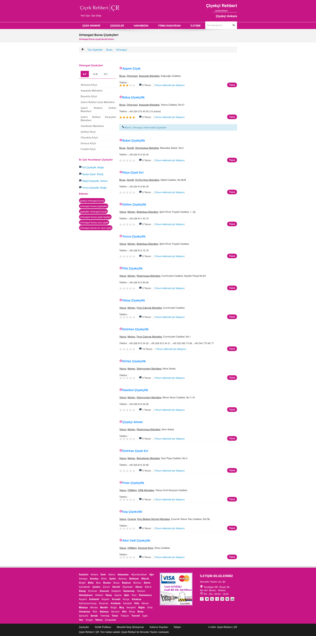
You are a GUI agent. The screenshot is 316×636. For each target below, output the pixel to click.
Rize (95, 611)
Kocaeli (116, 599)
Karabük (127, 603)
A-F (85, 74)
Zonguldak (110, 619)
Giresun (141, 590)
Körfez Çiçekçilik (134, 361)
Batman (137, 582)
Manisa (94, 607)
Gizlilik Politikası (103, 627)
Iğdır (126, 595)
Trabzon (124, 615)
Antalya (94, 578)
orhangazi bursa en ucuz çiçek (96, 227)
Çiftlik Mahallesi (146, 490)
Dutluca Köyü (88, 143)
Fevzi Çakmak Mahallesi (149, 307)
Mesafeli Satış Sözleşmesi (130, 627)
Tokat (115, 615)
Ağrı (151, 574)
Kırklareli (94, 599)
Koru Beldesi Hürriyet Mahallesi (153, 519)
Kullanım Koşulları (159, 627)
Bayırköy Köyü (89, 96)
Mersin (145, 603)
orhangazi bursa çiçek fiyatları (95, 217)
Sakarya (104, 611)
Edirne (148, 586)
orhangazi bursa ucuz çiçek (94, 222)
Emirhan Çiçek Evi (135, 451)
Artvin (104, 578)
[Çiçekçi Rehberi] (82, 49)
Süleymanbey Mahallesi (149, 368)
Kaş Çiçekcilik (132, 511)
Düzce (138, 586)
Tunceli (136, 615)
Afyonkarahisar (139, 574)
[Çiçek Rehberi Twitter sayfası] (230, 10)
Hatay (108, 595)
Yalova (122, 211)
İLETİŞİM (195, 25)
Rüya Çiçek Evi (133, 172)
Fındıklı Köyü (88, 149)
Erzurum (104, 590)
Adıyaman (123, 574)
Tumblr (217, 599)
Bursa (109, 49)
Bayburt (126, 582)
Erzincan (92, 590)
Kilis (136, 603)
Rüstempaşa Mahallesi (148, 275)
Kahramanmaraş (87, 603)
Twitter (207, 599)
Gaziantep (129, 590)
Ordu (150, 607)
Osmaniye (84, 611)
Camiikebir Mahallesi (92, 126)
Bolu (98, 582)
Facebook (201, 599)
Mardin (104, 607)
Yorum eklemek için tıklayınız (170, 85)
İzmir (103, 574)
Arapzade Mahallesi (149, 75)
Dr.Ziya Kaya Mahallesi (147, 179)
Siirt (124, 611)
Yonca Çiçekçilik (133, 236)
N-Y (106, 74)
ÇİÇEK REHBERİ (91, 25)
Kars (134, 595)
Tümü (232, 84)
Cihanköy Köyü (89, 137)
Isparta (118, 595)
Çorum (106, 586)
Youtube (222, 599)
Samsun (115, 611)
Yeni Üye (85, 15)
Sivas (140, 611)
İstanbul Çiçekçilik (135, 390)
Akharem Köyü (89, 84)
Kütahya (136, 599)
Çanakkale (84, 586)
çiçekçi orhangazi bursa (92, 200)
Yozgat (89, 619)
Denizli (116, 586)
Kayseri (83, 599)
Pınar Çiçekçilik (133, 483)
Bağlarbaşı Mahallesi (147, 211)
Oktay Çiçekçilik (133, 300)
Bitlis (91, 582)
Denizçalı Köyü (145, 547)
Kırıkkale (116, 603)
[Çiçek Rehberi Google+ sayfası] (233, 10)
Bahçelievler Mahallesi (148, 458)
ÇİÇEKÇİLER (117, 25)
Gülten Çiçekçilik (134, 204)
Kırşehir (105, 599)
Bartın (147, 582)
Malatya (83, 607)
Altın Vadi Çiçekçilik (136, 540)
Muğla (113, 607)
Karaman (103, 603)
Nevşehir (131, 607)
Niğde (141, 607)
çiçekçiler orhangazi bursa (93, 211)
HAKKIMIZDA (141, 25)
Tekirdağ (104, 615)
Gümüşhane (86, 595)
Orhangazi (121, 49)
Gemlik (130, 147)
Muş (121, 607)
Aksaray (122, 578)
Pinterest (227, 599)
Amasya (83, 578)
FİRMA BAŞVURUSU (169, 25)
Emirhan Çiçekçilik (135, 329)
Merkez (131, 211)
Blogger (212, 599)
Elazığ (82, 590)
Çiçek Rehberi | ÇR (227, 627)
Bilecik (145, 578)
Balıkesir (134, 578)
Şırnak (94, 615)
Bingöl (82, 582)
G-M (95, 74)
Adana (111, 574)
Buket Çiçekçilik (133, 140)
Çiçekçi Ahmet (132, 422)
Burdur (107, 582)
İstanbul (83, 574)
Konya (126, 599)
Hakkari (99, 595)
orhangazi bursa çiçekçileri (93, 206)
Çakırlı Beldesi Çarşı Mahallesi (98, 102)
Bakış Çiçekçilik (133, 97)
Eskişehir (116, 590)
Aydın (112, 578)
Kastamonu (145, 595)
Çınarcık (132, 519)
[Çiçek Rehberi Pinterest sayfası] (236, 10)
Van (81, 619)
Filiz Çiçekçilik (132, 268)
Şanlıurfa (83, 615)
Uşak (144, 615)
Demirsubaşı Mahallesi (147, 147)
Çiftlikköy (132, 490)
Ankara (94, 574)
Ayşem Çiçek (131, 68)
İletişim (177, 627)
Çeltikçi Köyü (88, 131)
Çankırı (96, 586)
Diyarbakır (127, 586)
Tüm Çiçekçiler (95, 49)
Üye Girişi (96, 15)
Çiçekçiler (84, 627)
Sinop (132, 611)
